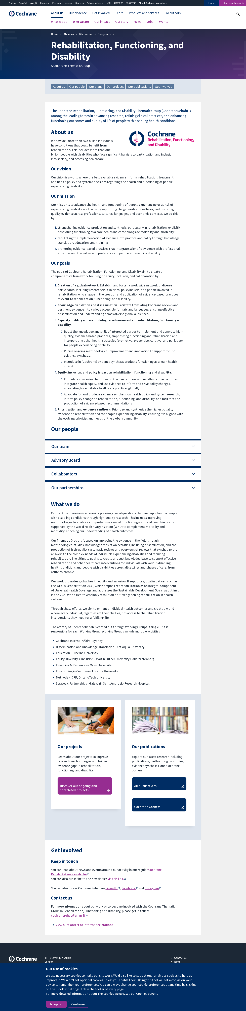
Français (44, 3)
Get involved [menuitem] (101, 13)
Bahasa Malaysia (95, 3)
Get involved (163, 87)
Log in (212, 3)
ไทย (108, 3)
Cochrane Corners (147, 807)
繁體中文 (118, 3)
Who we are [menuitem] (81, 22)
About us (69, 34)
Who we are (85, 34)
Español (23, 3)
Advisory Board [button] (65, 460)
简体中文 (131, 3)
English (12, 3)
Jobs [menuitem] (150, 22)
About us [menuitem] (57, 13)
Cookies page (145, 994)
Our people (77, 87)
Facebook (129, 888)
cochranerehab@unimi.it (68, 915)
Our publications (139, 87)
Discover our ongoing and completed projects (78, 788)
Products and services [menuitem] (144, 13)
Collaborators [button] (64, 474)
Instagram (152, 888)
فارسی (33, 3)
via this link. (116, 879)
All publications (145, 786)
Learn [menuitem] (119, 13)
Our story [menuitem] (121, 22)
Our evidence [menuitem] (78, 13)
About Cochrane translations (153, 3)
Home (54, 34)
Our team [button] (60, 446)
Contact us (180, 957)
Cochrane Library (232, 3)
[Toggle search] (237, 14)
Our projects (115, 87)
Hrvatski (68, 3)
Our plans (95, 87)
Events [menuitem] (163, 22)
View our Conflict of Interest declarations (84, 925)
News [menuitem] (137, 22)
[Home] (24, 14)
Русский (56, 3)
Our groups (104, 34)
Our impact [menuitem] (102, 22)
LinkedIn (111, 888)
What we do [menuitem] (59, 22)
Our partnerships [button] (67, 488)
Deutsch (79, 3)
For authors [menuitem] (172, 13)
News (177, 961)
